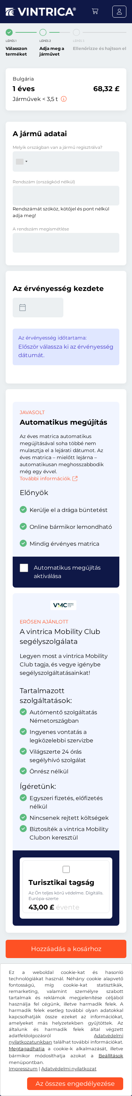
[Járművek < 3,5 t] (63, 99)
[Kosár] (95, 11)
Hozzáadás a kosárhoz (66, 949)
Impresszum (23, 1068)
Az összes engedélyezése (75, 1084)
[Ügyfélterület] (119, 12)
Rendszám (44, 181)
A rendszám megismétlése (41, 229)
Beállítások (111, 1055)
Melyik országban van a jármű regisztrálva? (57, 147)
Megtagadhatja (27, 1048)
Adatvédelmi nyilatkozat (68, 1068)
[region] (66, 1090)
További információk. (45, 478)
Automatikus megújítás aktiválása (67, 571)
